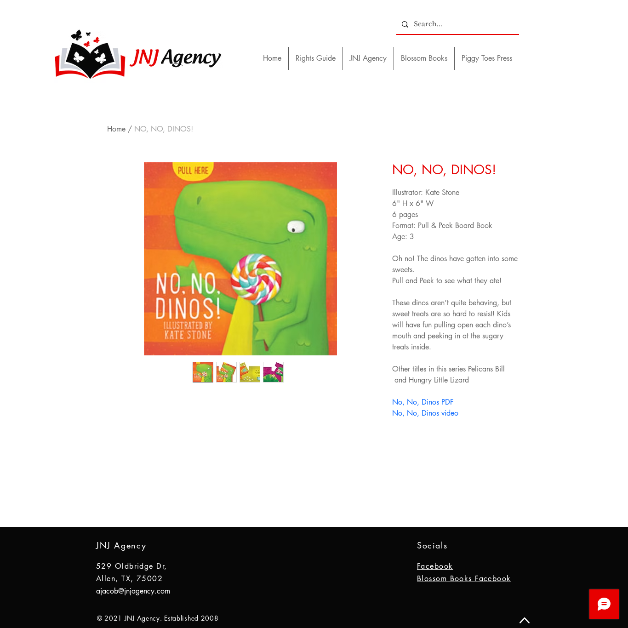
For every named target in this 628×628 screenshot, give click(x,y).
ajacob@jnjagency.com (133, 591)
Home (116, 129)
